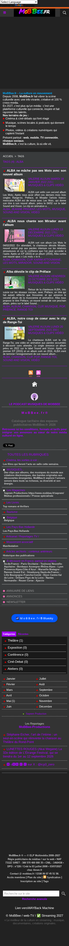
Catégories (9, 634)
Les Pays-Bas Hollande (20, 526)
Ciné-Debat (15, 661)
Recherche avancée (34, 898)
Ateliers (13, 669)
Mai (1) (10, 700)
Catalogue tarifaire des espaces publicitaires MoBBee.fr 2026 (35, 422)
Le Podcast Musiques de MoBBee (34, 404)
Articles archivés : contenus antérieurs (29, 551)
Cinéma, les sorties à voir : (22, 460)
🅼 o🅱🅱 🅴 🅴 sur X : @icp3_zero (30, 764)
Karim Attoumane (47, 259)
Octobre (44, 695)
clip (30, 259)
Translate (28, 5)
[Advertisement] (34, 51)
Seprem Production (36, 713)
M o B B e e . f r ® (35, 413)
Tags (21, 156)
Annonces (14, 596)
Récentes (23, 634)
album (16, 306)
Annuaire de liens (20, 590)
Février (10, 684)
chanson (18, 259)
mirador (25, 262)
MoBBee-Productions (34, 727)
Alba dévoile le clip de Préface (28, 271)
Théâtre (13, 640)
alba (6, 209)
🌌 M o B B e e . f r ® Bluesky (34, 618)
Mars (9, 689)
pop (62, 306)
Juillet (42, 678)
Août (42, 684)
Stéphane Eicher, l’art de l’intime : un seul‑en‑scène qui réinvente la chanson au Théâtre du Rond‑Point (32, 738)
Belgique (12, 517)
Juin (8, 706)
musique (58, 209)
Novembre (45, 700)
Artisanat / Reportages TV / (22, 536)
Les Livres (12, 502)
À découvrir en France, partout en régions (31, 560)
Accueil (8, 156)
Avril (9, 695)
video (35, 212)
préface (9, 309)
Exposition (15, 647)
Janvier (10, 678)
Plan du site (34, 877)
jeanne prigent (23, 209)
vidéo (35, 360)
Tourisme (11, 511)
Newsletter (15, 601)
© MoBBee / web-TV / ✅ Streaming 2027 (34, 915)
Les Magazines (16, 490)
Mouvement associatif (19, 541)
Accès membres (16, 877)
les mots (44, 209)
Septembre (45, 689)
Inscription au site (30, 881)
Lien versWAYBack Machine (34, 908)
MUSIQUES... (15, 469)
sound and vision (16, 212)
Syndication (54, 877)
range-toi (25, 309)
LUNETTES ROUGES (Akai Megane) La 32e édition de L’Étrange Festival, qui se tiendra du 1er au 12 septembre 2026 (32, 752)
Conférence (16, 654)
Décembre (45, 706)
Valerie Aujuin (39, 178)
